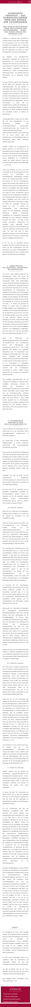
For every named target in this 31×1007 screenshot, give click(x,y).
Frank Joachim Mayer (11, 999)
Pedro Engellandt (10, 1002)
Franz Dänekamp (11, 996)
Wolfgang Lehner (10, 994)
